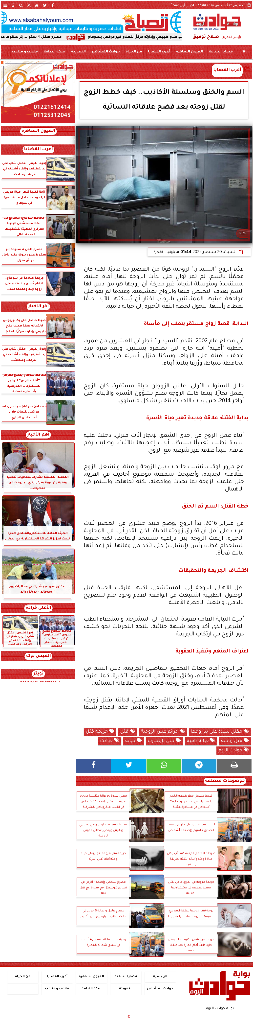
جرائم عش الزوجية (160, 731)
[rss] (29, 5)
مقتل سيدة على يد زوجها (217, 731)
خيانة (131, 741)
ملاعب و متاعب (25, 52)
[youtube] (37, 5)
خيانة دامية (198, 741)
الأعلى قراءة (38, 608)
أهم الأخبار (38, 435)
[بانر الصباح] (91, 22)
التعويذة (78, 52)
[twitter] (45, 5)
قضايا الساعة (221, 52)
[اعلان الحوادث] (38, 122)
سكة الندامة (54, 52)
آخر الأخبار (38, 306)
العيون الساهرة (189, 52)
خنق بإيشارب (162, 741)
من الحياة (134, 52)
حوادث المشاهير (106, 52)
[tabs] (5, 5)
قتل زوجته (232, 741)
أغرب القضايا (159, 52)
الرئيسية (160, 976)
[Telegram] (198, 766)
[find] (21, 5)
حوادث (107, 741)
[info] (13, 5)
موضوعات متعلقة (225, 781)
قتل (125, 731)
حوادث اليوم (231, 750)
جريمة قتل (97, 731)
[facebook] (53, 5)
